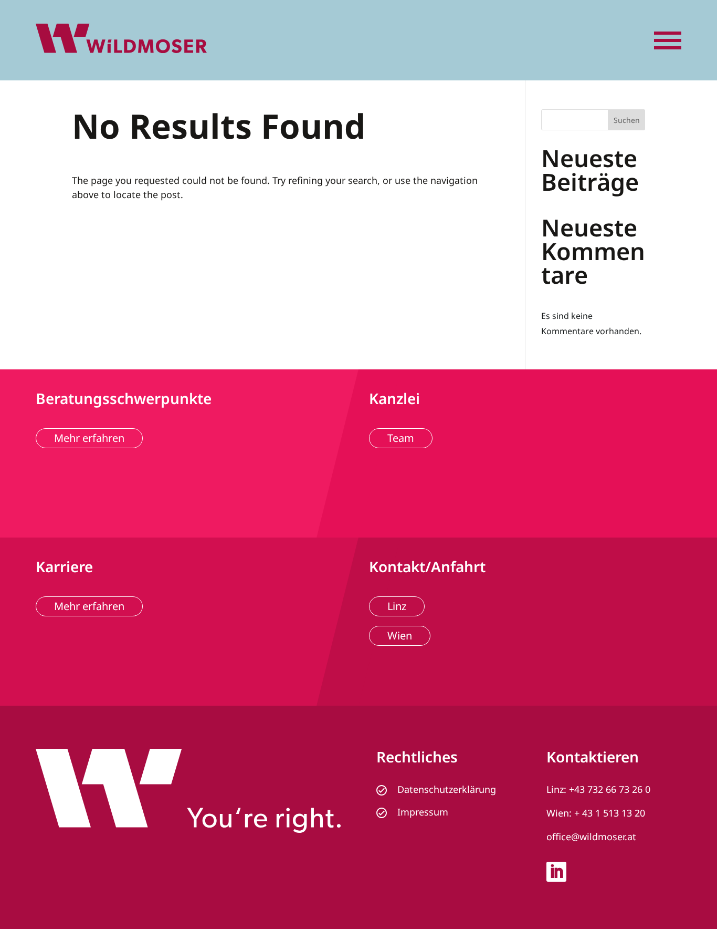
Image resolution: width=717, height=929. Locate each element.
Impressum (422, 812)
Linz (396, 606)
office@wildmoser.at (591, 836)
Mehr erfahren (89, 438)
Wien (399, 635)
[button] (667, 40)
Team (400, 438)
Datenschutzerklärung (446, 789)
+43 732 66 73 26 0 (609, 789)
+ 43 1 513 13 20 (609, 813)
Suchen (627, 120)
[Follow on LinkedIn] (556, 872)
